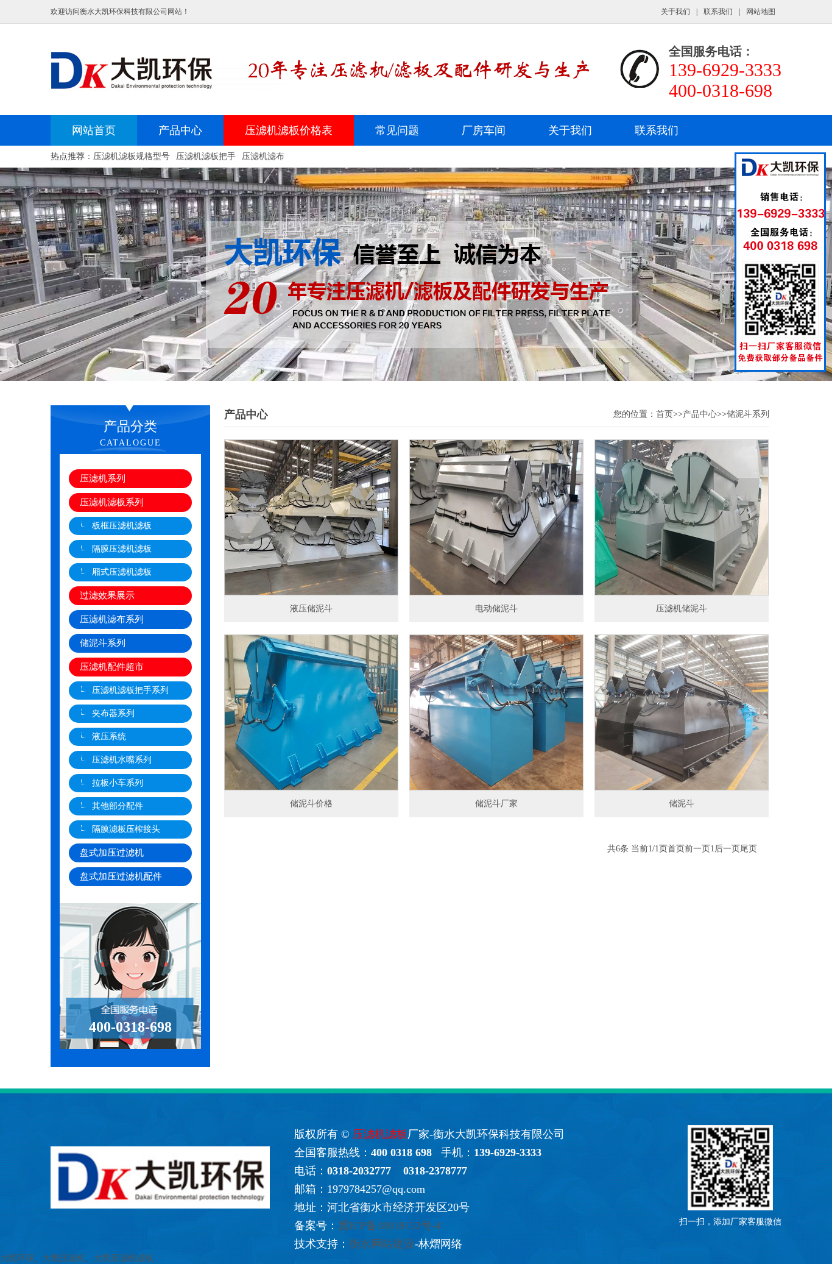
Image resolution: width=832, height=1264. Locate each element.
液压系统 (109, 736)
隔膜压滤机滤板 (122, 548)
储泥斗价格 (311, 803)
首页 (664, 414)
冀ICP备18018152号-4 (389, 1226)
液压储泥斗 (311, 608)
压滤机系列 (102, 478)
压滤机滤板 (380, 1134)
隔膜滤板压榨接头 (126, 829)
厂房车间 (484, 130)
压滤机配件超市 (112, 667)
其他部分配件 (117, 806)
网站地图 (760, 11)
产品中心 (180, 130)
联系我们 (718, 11)
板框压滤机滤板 (122, 525)
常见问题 (397, 130)
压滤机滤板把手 (206, 156)
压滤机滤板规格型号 (131, 156)
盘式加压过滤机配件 (121, 876)
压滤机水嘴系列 (122, 759)
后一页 (727, 848)
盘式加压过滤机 (112, 852)
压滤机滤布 (263, 156)
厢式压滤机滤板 (122, 572)
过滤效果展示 (107, 595)
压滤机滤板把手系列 (130, 690)
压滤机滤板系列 (112, 502)
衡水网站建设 (382, 1244)
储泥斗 (681, 803)
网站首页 (94, 130)
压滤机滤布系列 (112, 619)
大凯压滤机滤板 (123, 1258)
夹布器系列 (113, 713)
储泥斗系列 (102, 643)
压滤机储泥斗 (681, 608)
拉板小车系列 (117, 782)
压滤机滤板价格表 (289, 130)
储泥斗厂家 (496, 803)
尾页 (748, 848)
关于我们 (675, 11)
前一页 (697, 848)
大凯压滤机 (64, 1258)
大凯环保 (17, 1258)
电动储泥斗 (496, 608)
